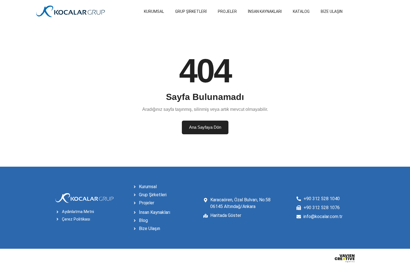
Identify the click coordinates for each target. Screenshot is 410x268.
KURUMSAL (154, 11)
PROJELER (227, 11)
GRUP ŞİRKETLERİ (191, 11)
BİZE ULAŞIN (332, 11)
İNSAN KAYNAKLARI (265, 11)
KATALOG (301, 11)
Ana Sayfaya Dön (205, 127)
